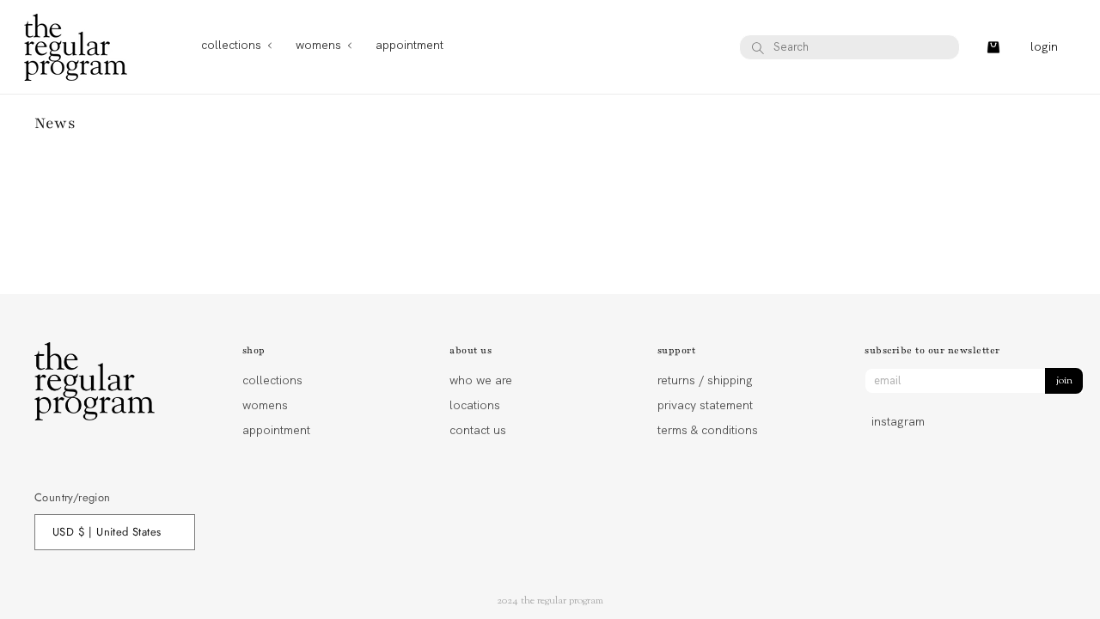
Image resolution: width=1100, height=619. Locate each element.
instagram (898, 421)
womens (265, 405)
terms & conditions (707, 430)
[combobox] (849, 47)
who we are (480, 381)
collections (272, 381)
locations (474, 405)
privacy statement (705, 405)
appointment (276, 430)
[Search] (758, 48)
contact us (477, 430)
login (1044, 46)
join (1064, 381)
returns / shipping (705, 381)
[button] (231, 47)
